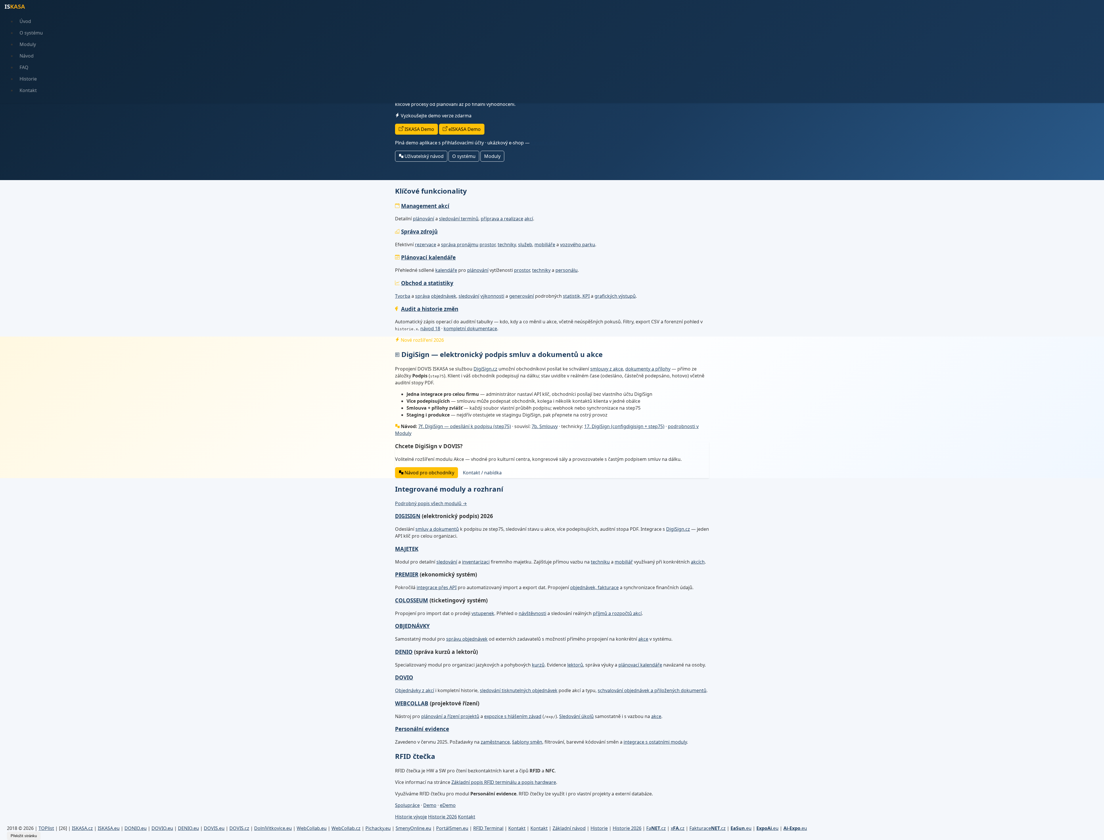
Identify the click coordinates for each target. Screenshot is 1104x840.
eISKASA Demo (464, 129)
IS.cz (82, 828)
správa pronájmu (459, 244)
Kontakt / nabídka (482, 472)
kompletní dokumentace (470, 328)
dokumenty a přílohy (647, 369)
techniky (507, 244)
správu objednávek (467, 639)
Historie (28, 79)
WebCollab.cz (346, 828)
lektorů (575, 665)
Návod (27, 56)
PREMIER (406, 574)
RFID (488, 828)
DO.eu (135, 828)
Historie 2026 (442, 817)
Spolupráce (407, 805)
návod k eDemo (548, 143)
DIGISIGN (407, 516)
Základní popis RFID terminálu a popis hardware (503, 782)
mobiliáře (544, 244)
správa (422, 296)
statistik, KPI (576, 296)
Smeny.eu (413, 828)
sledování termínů (458, 218)
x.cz (678, 828)
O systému (31, 33)
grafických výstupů (615, 296)
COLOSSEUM (411, 600)
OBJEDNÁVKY (412, 625)
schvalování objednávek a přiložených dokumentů (652, 690)
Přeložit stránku (24, 836)
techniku (600, 562)
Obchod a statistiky (427, 283)
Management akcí (425, 205)
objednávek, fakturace (594, 587)
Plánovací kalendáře (428, 257)
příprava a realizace (502, 218)
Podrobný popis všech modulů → (431, 503)
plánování (423, 218)
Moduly (28, 44)
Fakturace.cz (707, 828)
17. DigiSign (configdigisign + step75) (624, 426)
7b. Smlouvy (545, 426)
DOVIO (404, 677)
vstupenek (482, 613)
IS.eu (109, 828)
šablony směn (527, 742)
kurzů (538, 665)
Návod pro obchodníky (428, 472)
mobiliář (624, 562)
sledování (469, 296)
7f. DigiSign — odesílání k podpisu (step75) (464, 426)
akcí (528, 218)
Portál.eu (452, 828)
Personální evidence (422, 728)
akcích (698, 562)
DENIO (404, 651)
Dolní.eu (273, 828)
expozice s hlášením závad (512, 716)
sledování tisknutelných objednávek (518, 690)
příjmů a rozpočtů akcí (617, 613)
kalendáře (446, 270)
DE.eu (188, 828)
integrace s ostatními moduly (655, 742)
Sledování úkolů (576, 716)
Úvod (25, 21)
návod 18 (430, 328)
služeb (525, 244)
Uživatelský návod (423, 156)
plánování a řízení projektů (450, 716)
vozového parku (577, 244)
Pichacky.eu (378, 828)
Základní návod (569, 828)
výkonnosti (492, 296)
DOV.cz (239, 828)
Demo (429, 805)
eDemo (448, 805)
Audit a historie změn (429, 308)
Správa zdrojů (419, 231)
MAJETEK (406, 548)
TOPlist (46, 828)
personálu (566, 270)
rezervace (425, 244)
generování (521, 296)
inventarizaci (476, 562)
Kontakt (28, 90)
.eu (741, 828)
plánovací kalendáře (640, 665)
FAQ (24, 67)
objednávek (443, 296)
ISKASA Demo (418, 129)
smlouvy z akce (606, 369)
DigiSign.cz (485, 369)
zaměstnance (495, 742)
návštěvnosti (532, 613)
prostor (487, 244)
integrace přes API (437, 587)
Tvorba (402, 296)
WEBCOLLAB (411, 703)
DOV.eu (162, 828)
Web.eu (312, 828)
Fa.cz (656, 828)
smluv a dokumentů (437, 529)
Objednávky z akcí (414, 690)
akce (643, 639)
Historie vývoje (411, 817)
